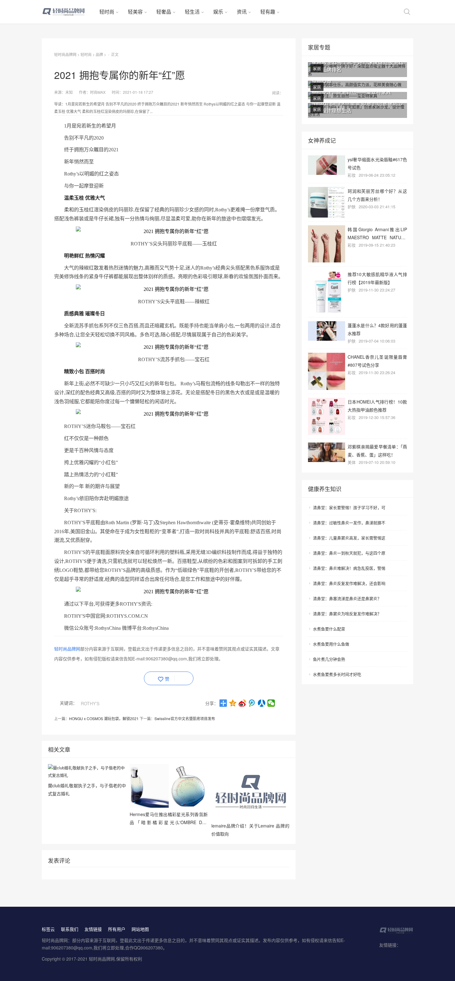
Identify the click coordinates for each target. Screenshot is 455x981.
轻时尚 (106, 11)
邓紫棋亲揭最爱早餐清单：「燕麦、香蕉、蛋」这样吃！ (377, 450)
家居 (317, 68)
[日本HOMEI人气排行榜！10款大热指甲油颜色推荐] (326, 416)
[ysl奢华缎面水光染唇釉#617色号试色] (326, 165)
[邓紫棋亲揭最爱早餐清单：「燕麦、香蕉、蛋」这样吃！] (326, 452)
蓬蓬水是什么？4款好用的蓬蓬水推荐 (377, 329)
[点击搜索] (407, 12)
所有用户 (116, 929)
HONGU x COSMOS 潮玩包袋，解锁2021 (104, 718)
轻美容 (135, 11)
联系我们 (69, 929)
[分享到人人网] (262, 703)
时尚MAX (98, 92)
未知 (69, 92)
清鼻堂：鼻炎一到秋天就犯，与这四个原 (349, 553)
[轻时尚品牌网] (68, 12)
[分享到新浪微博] (242, 703)
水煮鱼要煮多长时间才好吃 (337, 674)
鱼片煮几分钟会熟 (329, 659)
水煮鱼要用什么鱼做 (331, 644)
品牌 (99, 54)
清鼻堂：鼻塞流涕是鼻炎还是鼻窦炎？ (347, 598)
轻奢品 (163, 11)
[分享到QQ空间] (233, 703)
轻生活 (192, 11)
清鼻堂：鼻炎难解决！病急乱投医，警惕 (349, 568)
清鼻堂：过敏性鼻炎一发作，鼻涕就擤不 (349, 522)
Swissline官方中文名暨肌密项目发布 (184, 718)
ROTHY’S (90, 703)
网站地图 (140, 929)
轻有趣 (267, 11)
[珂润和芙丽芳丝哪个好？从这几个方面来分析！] (326, 202)
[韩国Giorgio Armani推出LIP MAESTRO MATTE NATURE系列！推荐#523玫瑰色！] (326, 243)
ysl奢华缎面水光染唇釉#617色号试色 (377, 163)
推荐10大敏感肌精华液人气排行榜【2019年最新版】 (377, 278)
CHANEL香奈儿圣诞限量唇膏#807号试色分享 (377, 361)
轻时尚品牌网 (65, 54)
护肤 (352, 207)
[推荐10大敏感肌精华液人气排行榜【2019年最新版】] (326, 291)
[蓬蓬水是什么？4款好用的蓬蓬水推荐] (326, 331)
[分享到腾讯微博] (252, 703)
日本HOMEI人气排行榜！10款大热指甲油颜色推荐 (377, 406)
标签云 (48, 929)
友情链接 (93, 929)
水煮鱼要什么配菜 (329, 629)
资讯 (242, 11)
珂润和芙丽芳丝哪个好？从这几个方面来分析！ (377, 195)
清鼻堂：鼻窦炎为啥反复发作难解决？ (347, 613)
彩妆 (352, 175)
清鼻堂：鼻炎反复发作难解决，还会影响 (349, 583)
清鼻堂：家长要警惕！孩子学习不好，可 (349, 507)
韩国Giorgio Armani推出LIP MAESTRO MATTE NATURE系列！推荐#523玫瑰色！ (377, 233)
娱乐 (218, 11)
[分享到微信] (271, 703)
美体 (352, 462)
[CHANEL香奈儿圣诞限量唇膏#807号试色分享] (326, 371)
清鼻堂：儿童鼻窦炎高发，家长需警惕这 (349, 538)
